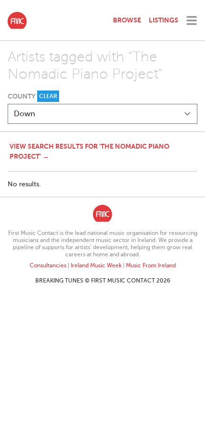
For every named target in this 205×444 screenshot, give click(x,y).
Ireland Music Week (96, 265)
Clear (48, 96)
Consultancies (48, 265)
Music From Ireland (151, 265)
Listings (163, 20)
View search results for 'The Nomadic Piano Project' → (89, 151)
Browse (127, 20)
